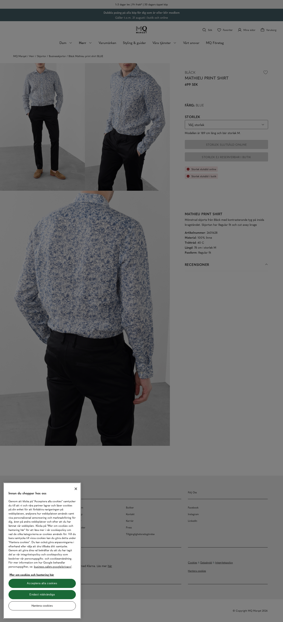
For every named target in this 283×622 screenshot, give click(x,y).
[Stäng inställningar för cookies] (75, 488)
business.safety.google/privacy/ (52, 566)
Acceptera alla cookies (42, 583)
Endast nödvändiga (42, 594)
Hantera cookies (42, 605)
